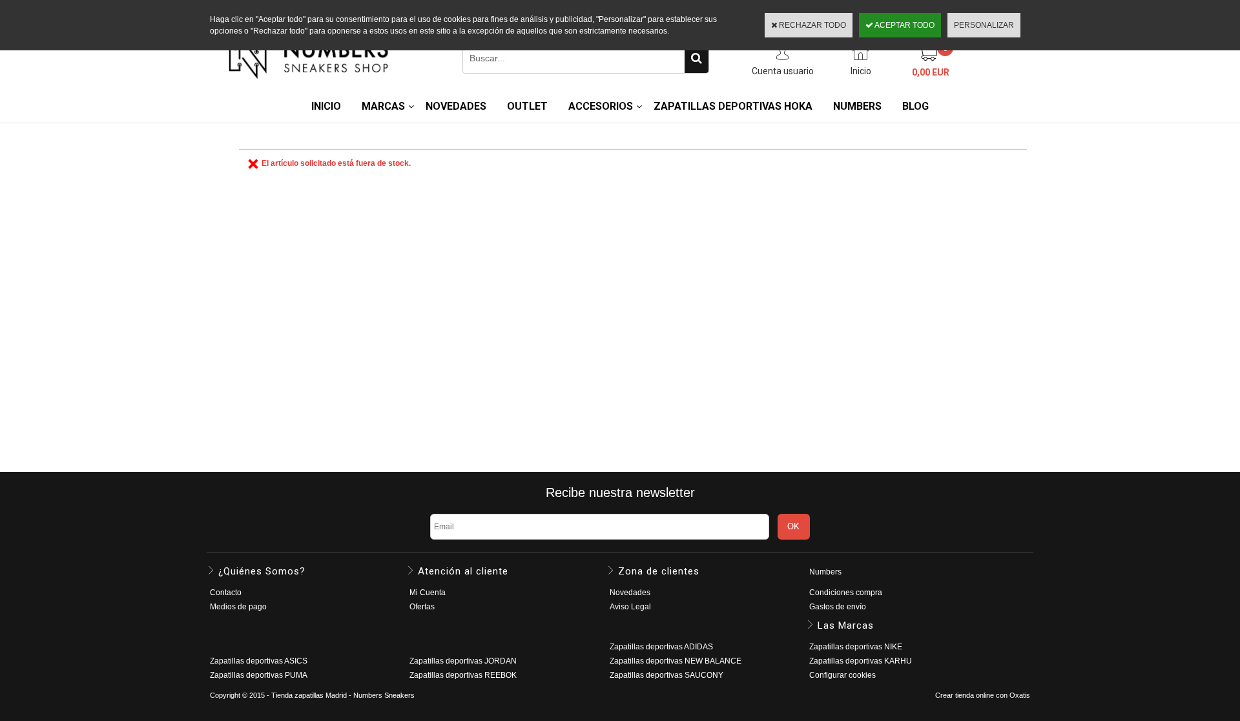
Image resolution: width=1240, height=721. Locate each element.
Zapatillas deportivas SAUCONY (666, 675)
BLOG (915, 106)
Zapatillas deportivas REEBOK (463, 675)
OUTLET (527, 106)
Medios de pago (238, 606)
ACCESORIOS (600, 106)
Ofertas (422, 606)
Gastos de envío (837, 606)
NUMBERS (857, 106)
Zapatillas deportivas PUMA (258, 675)
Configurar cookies (842, 675)
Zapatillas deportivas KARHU (860, 660)
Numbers (825, 571)
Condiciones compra (845, 592)
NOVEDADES (456, 106)
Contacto (226, 592)
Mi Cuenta (427, 592)
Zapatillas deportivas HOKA (733, 106)
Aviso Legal (630, 606)
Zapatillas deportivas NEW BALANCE (675, 660)
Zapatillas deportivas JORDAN (463, 660)
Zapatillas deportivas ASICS (258, 660)
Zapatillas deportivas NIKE (855, 646)
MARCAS (383, 106)
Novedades (630, 592)
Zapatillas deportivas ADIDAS (661, 646)
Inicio (326, 106)
